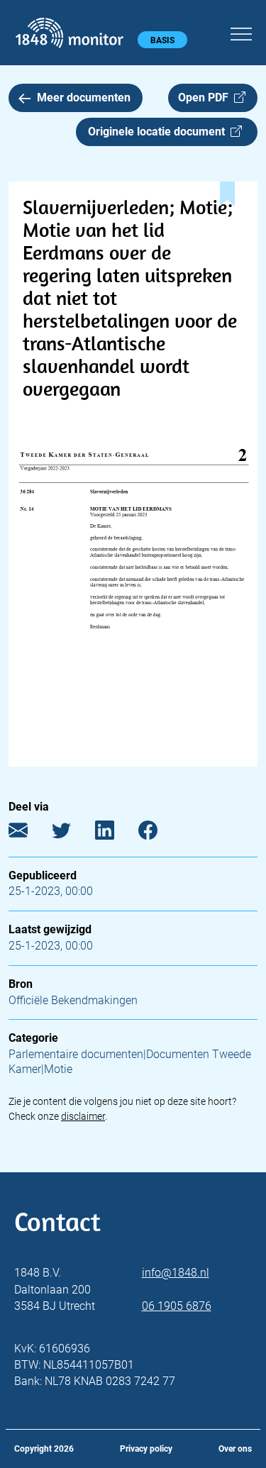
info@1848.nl (175, 1272)
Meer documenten (84, 97)
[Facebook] (158, 833)
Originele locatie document (159, 131)
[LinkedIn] (115, 833)
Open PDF (206, 97)
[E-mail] (29, 833)
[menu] (241, 32)
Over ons (235, 1449)
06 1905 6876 (176, 1306)
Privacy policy (146, 1449)
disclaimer (83, 1116)
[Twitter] (72, 833)
